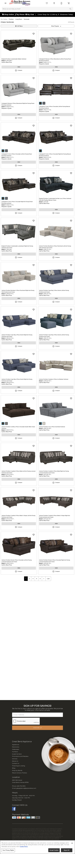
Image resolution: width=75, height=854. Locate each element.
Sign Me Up (37, 728)
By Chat (30, 14)
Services (14, 759)
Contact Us (15, 763)
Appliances (15, 744)
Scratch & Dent (17, 754)
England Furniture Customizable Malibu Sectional (14, 59)
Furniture (11, 19)
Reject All (66, 850)
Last (48, 578)
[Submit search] (70, 9)
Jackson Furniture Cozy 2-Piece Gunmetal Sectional (52, 426)
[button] (5, 3)
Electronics (15, 747)
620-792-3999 (21, 786)
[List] (47, 3)
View (18, 67)
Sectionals (26, 19)
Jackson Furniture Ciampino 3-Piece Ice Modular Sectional (53, 379)
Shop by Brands (17, 770)
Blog (13, 768)
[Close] (72, 843)
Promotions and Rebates (20, 756)
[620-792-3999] (61, 3)
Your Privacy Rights (8, 850)
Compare (20, 70)
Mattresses (15, 749)
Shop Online (9, 14)
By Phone (20, 14)
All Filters (20, 26)
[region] (37, 847)
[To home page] (19, 3)
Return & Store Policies (19, 773)
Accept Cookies (54, 850)
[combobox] (56, 26)
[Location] (54, 3)
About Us (15, 761)
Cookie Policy (24, 846)
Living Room (18, 19)
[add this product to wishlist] (33, 34)
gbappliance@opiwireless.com (26, 788)
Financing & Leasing (18, 766)
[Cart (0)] (69, 3)
